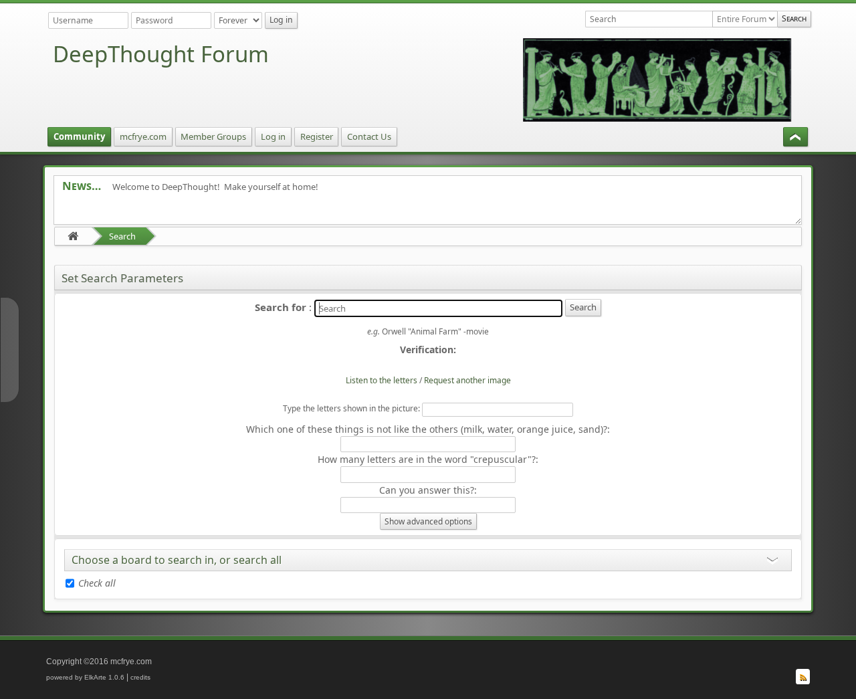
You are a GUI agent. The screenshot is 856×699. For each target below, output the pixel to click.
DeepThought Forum (161, 54)
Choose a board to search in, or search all (177, 560)
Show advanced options (428, 521)
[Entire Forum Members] (744, 19)
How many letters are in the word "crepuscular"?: (428, 459)
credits (140, 677)
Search (122, 236)
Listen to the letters (381, 380)
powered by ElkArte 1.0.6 (85, 677)
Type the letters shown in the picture (350, 408)
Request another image (467, 380)
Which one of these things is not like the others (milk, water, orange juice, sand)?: (428, 429)
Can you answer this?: (428, 490)
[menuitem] (79, 137)
